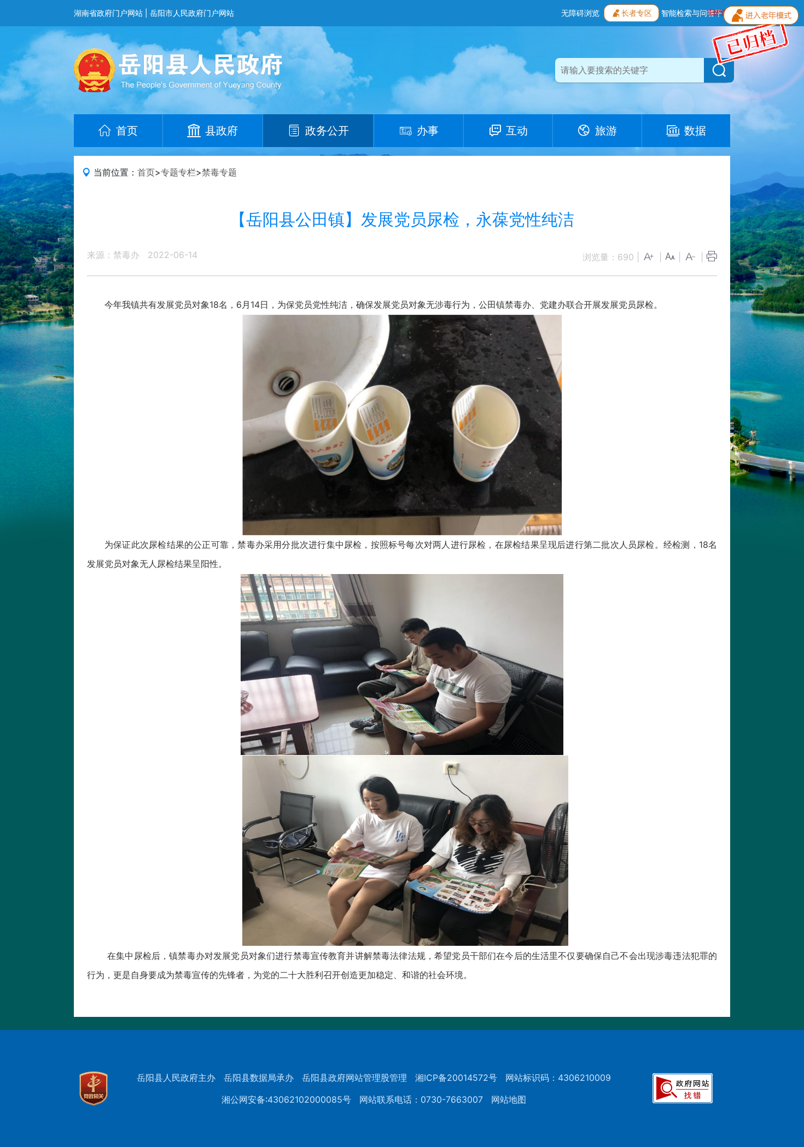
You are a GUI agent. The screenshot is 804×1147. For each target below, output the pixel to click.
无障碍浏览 (580, 12)
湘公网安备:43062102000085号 (286, 1099)
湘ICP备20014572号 (456, 1077)
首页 (146, 172)
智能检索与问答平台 (695, 12)
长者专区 (636, 12)
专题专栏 (178, 172)
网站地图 (508, 1099)
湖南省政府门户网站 (108, 12)
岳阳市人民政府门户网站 (192, 12)
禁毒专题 (219, 172)
